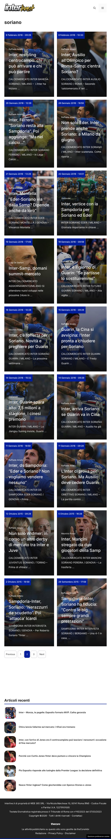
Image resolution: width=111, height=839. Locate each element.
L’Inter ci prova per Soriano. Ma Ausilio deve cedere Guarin (80, 477)
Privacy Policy (55, 833)
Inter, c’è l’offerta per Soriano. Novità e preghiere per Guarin (28, 341)
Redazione (40, 833)
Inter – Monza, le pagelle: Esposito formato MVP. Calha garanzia (52, 712)
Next (41, 654)
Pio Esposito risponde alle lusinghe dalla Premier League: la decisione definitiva (60, 770)
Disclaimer (70, 833)
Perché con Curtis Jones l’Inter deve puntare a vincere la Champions (55, 756)
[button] (94, 8)
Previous (10, 654)
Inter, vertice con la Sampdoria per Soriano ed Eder (79, 209)
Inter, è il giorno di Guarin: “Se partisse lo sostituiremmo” (80, 273)
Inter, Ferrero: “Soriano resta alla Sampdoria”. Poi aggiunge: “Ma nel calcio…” (26, 131)
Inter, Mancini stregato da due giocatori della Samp (81, 545)
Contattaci (77, 815)
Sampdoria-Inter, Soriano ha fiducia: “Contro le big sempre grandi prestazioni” (79, 610)
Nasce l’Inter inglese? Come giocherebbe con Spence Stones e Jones (55, 785)
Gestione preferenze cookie (98, 836)
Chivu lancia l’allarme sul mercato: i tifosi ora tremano (47, 727)
